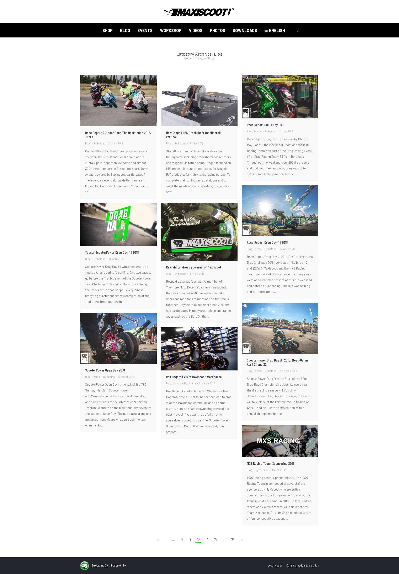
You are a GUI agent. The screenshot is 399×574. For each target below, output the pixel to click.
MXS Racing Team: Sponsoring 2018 (270, 463)
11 (182, 539)
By (99, 143)
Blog (88, 143)
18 (232, 539)
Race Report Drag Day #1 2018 (267, 242)
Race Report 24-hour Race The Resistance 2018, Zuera (118, 134)
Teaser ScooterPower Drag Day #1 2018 (112, 252)
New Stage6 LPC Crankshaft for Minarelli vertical (194, 134)
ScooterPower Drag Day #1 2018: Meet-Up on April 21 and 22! (277, 362)
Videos (177, 383)
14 (207, 539)
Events (258, 131)
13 (198, 539)
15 (215, 539)
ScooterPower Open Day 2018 (105, 370)
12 (189, 539)
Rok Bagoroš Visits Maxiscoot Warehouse (194, 376)
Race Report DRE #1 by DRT (265, 124)
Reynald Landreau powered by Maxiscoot (193, 267)
